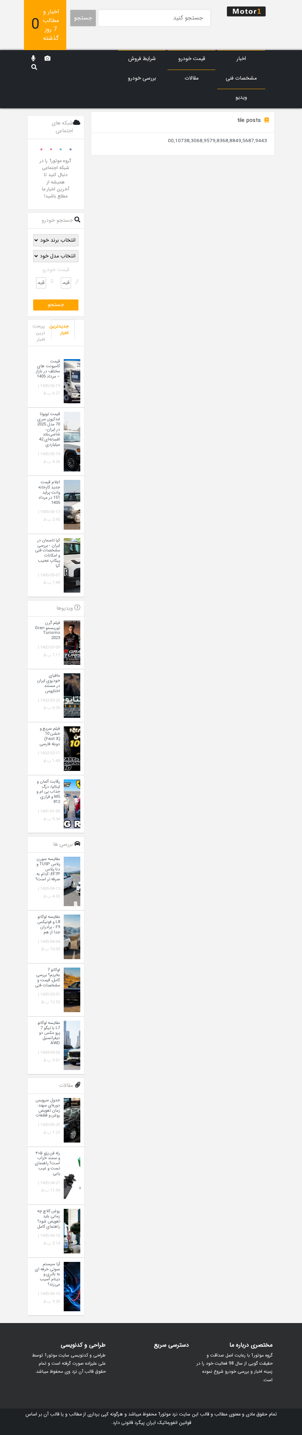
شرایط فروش (142, 59)
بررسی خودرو (142, 78)
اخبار (241, 59)
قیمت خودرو (191, 59)
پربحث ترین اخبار (38, 333)
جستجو (83, 17)
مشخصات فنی (241, 78)
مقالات (192, 78)
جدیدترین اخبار (60, 329)
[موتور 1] (246, 10)
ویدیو (241, 97)
